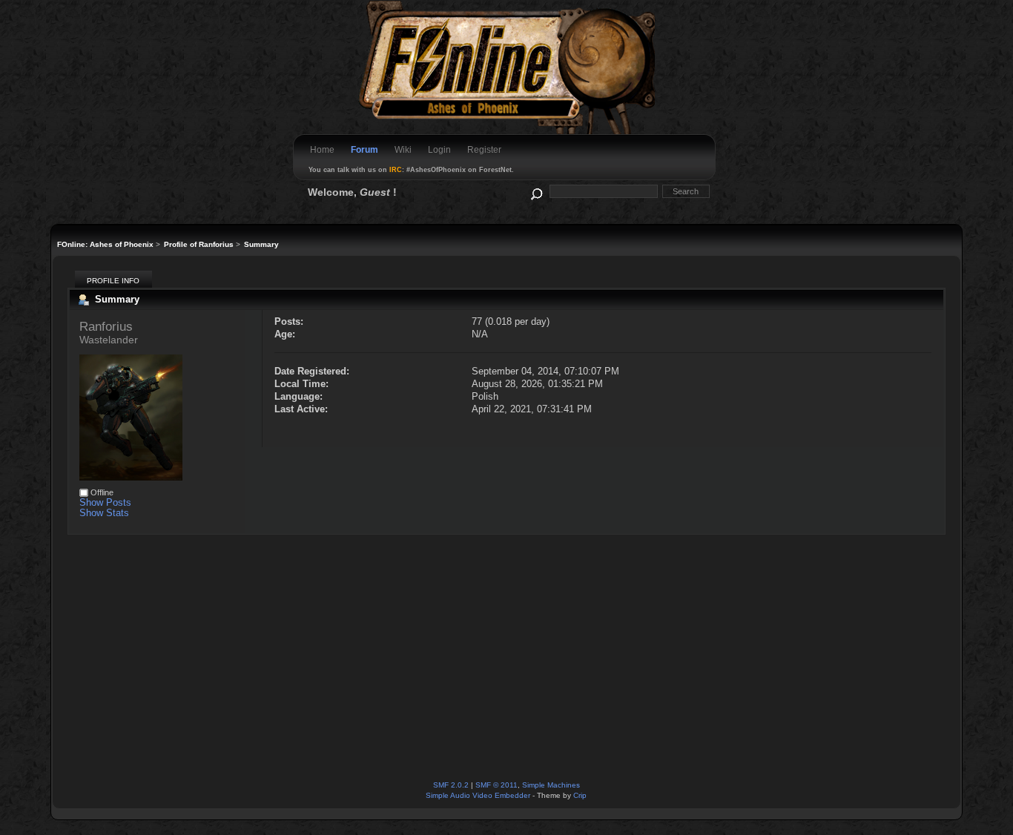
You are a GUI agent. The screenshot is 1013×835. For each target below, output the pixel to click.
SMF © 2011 (496, 785)
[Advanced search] (536, 191)
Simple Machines (551, 785)
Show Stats (104, 512)
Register (484, 149)
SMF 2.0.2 (451, 785)
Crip (580, 795)
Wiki (403, 149)
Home (322, 149)
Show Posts (105, 502)
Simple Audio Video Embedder (478, 795)
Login (439, 149)
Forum (364, 149)
